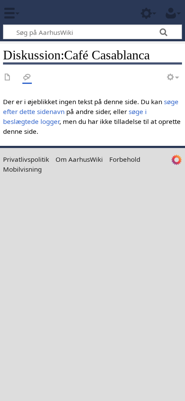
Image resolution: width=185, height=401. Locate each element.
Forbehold (124, 159)
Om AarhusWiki (79, 159)
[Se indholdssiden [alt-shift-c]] (7, 78)
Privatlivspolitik (26, 159)
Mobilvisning (22, 169)
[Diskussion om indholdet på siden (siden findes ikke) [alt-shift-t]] (27, 78)
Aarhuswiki (57, 12)
